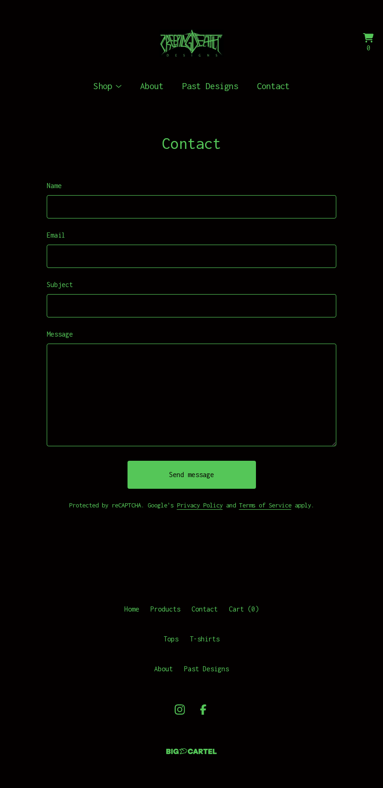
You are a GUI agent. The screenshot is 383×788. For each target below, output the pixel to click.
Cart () (244, 609)
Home (131, 609)
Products (165, 609)
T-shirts (205, 639)
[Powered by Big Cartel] (191, 751)
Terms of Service (265, 505)
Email (56, 235)
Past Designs (210, 86)
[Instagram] (180, 710)
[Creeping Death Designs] (191, 43)
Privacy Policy (200, 505)
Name (54, 186)
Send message (191, 474)
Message (60, 334)
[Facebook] (203, 710)
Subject (60, 284)
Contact (273, 86)
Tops (170, 639)
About (151, 86)
